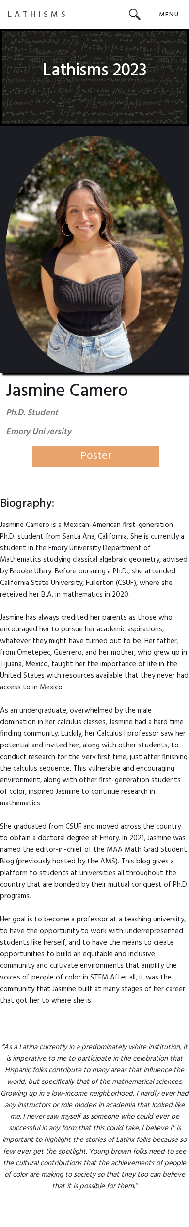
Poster (95, 456)
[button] (169, 14)
